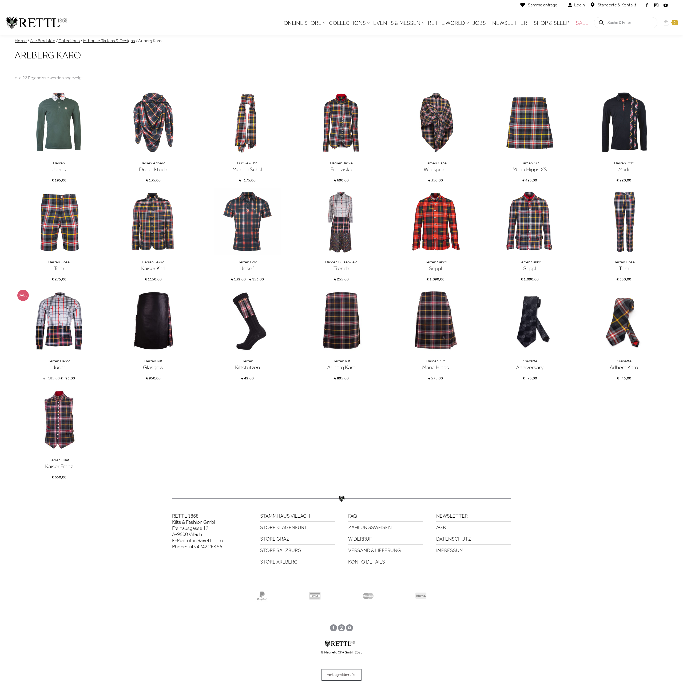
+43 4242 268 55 (205, 547)
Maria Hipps (435, 367)
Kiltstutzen (247, 367)
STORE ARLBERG (279, 562)
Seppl (435, 268)
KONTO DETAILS (366, 562)
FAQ (352, 516)
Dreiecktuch (153, 169)
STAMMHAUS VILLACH (285, 516)
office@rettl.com (205, 540)
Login (579, 4)
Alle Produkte (42, 40)
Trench (341, 268)
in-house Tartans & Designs (109, 40)
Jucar (59, 367)
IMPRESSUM (449, 550)
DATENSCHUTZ (453, 539)
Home (21, 40)
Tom (59, 268)
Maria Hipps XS (530, 169)
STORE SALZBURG (280, 550)
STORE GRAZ (274, 539)
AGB (441, 527)
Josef (247, 268)
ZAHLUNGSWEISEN (370, 527)
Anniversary (530, 367)
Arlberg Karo (341, 367)
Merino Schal (247, 169)
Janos (59, 169)
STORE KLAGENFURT (283, 527)
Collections (69, 40)
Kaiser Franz (59, 466)
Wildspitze (435, 169)
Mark (624, 169)
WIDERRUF (360, 539)
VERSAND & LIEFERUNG (374, 550)
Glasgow (153, 367)
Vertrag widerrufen (341, 674)
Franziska (341, 169)
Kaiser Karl (153, 268)
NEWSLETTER (452, 516)
